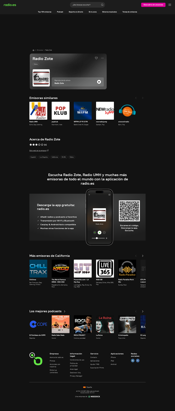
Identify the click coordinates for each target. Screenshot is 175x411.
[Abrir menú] (169, 4)
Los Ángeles (44, 157)
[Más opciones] (102, 58)
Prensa (52, 361)
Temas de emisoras (129, 12)
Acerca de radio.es (56, 357)
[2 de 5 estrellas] (33, 144)
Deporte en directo (76, 12)
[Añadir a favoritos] (96, 58)
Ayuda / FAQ (94, 364)
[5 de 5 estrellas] (42, 144)
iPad (112, 361)
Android (113, 364)
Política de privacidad (74, 365)
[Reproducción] (99, 82)
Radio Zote (59, 83)
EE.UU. (64, 157)
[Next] (143, 97)
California (55, 157)
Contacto (93, 357)
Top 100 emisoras (44, 12)
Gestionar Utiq (75, 373)
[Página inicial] (33, 50)
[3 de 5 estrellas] (36, 144)
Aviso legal (74, 369)
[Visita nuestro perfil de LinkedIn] (133, 360)
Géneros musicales (109, 12)
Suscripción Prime (97, 368)
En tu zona (93, 12)
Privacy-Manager (76, 376)
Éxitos (36, 64)
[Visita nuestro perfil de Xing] (138, 360)
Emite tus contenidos (54, 371)
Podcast (60, 12)
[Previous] (136, 97)
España (89, 387)
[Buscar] (102, 4)
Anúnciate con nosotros (55, 366)
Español (33, 157)
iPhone (113, 357)
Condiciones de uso (77, 360)
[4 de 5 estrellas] (39, 144)
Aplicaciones (94, 361)
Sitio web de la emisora (37, 150)
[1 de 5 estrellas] (30, 144)
